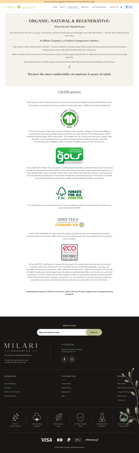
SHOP (62, 7)
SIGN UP (93, 332)
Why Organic (121, 383)
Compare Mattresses (124, 392)
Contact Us (121, 400)
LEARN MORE (73, 7)
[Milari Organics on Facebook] (64, 359)
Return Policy (66, 388)
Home (55, 7)
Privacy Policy (66, 383)
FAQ (63, 396)
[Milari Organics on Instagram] (72, 359)
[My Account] (121, 7)
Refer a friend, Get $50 (12, 392)
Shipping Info (66, 392)
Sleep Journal (121, 396)
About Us (85, 7)
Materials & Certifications (126, 388)
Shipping (61, 1)
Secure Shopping (10, 383)
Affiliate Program (10, 396)
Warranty (7, 388)
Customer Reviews (99, 7)
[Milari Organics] (20, 7)
